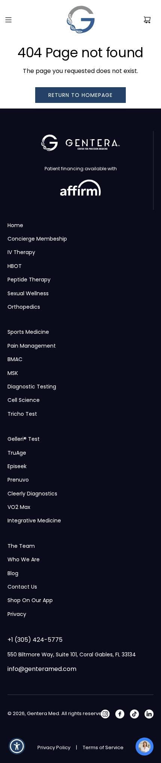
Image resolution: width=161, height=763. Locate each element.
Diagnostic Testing (31, 386)
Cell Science (23, 400)
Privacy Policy (53, 747)
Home (15, 225)
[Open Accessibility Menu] (17, 746)
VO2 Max (18, 507)
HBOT (14, 266)
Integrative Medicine (34, 520)
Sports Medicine (28, 332)
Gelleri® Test (23, 439)
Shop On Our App (30, 600)
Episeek (17, 466)
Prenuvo (18, 479)
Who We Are (23, 559)
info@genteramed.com (41, 669)
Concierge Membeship (37, 238)
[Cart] (147, 20)
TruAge (16, 453)
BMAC (14, 359)
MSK (12, 373)
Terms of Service (103, 747)
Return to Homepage (80, 95)
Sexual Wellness (28, 293)
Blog (12, 573)
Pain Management (31, 346)
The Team (21, 546)
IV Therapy (21, 252)
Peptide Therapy (29, 279)
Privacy (16, 614)
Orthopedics (23, 307)
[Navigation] (8, 20)
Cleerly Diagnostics (32, 493)
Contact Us (22, 586)
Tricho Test (22, 414)
